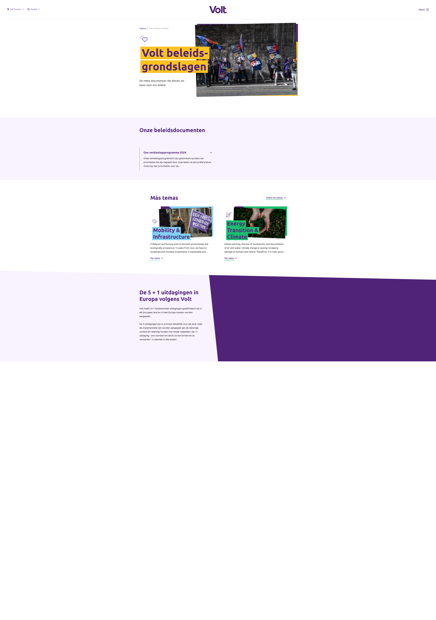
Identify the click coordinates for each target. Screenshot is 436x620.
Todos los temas (274, 197)
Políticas (142, 28)
